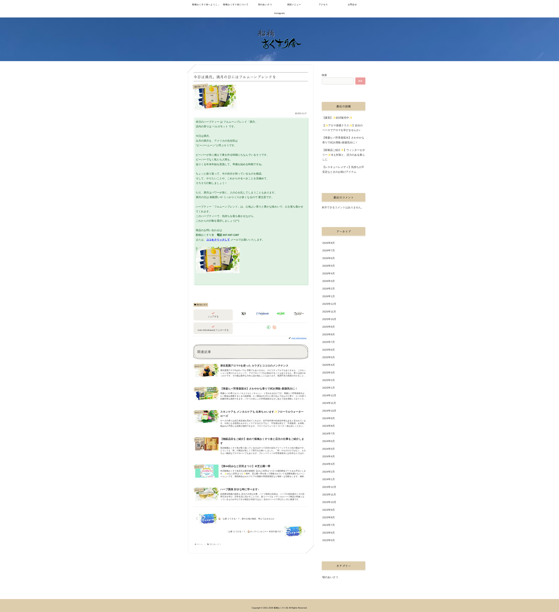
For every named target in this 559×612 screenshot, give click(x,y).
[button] (299, 314)
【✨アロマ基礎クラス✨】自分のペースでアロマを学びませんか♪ (342, 128)
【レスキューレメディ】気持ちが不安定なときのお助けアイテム (343, 169)
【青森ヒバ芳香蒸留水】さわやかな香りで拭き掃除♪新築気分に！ (343, 140)
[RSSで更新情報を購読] (274, 327)
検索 (324, 75)
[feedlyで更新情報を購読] (268, 327)
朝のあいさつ (202, 305)
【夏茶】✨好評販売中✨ (337, 117)
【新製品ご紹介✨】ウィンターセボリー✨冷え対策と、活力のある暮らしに (343, 155)
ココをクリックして (218, 239)
